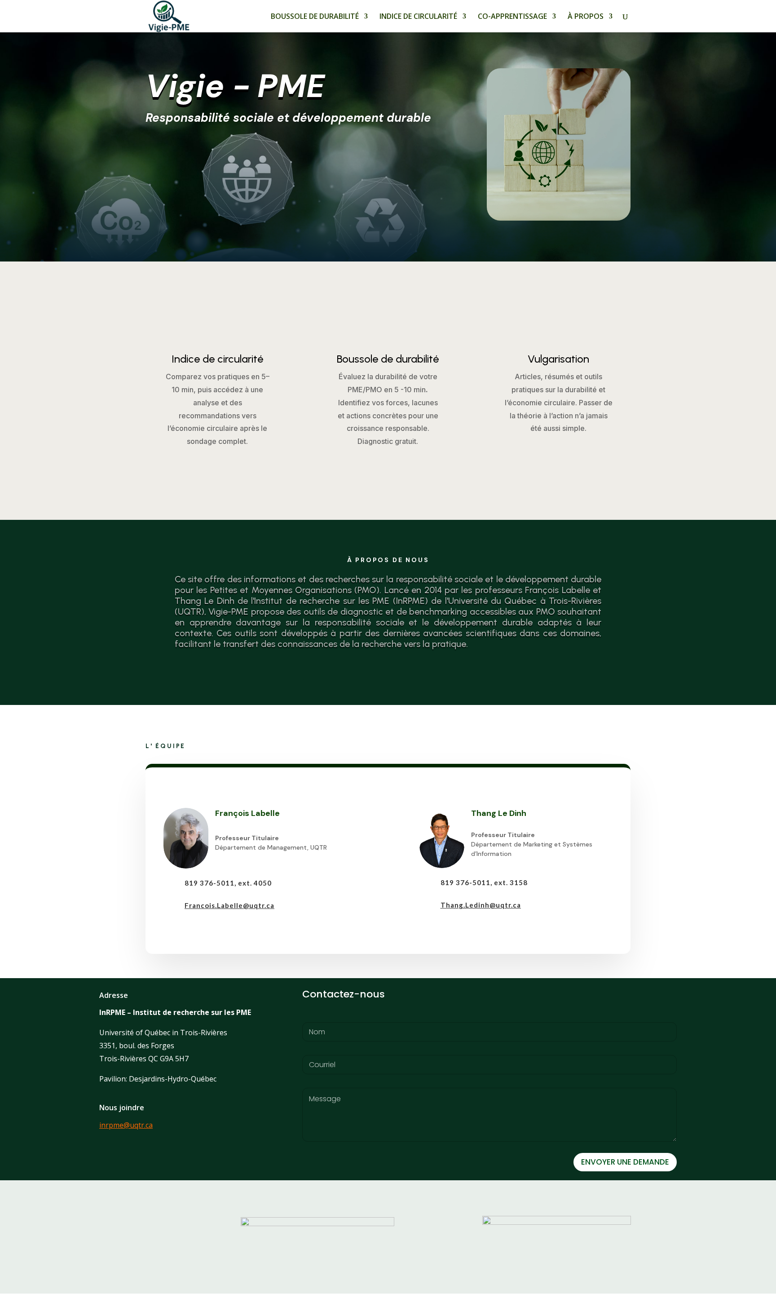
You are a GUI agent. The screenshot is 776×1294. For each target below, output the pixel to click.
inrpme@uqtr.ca (126, 1125)
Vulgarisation (558, 358)
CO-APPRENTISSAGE (512, 17)
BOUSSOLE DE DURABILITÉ (315, 17)
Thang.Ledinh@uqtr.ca (481, 905)
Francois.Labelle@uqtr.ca (229, 905)
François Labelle (247, 813)
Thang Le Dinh (498, 813)
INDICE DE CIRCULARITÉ (418, 17)
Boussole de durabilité (388, 358)
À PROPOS (586, 17)
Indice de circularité (217, 358)
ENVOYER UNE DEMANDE (625, 1162)
